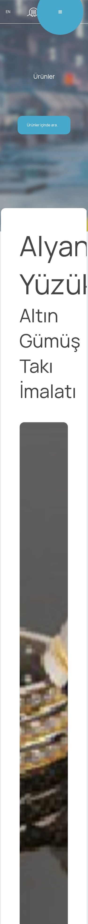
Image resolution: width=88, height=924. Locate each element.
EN (8, 11)
